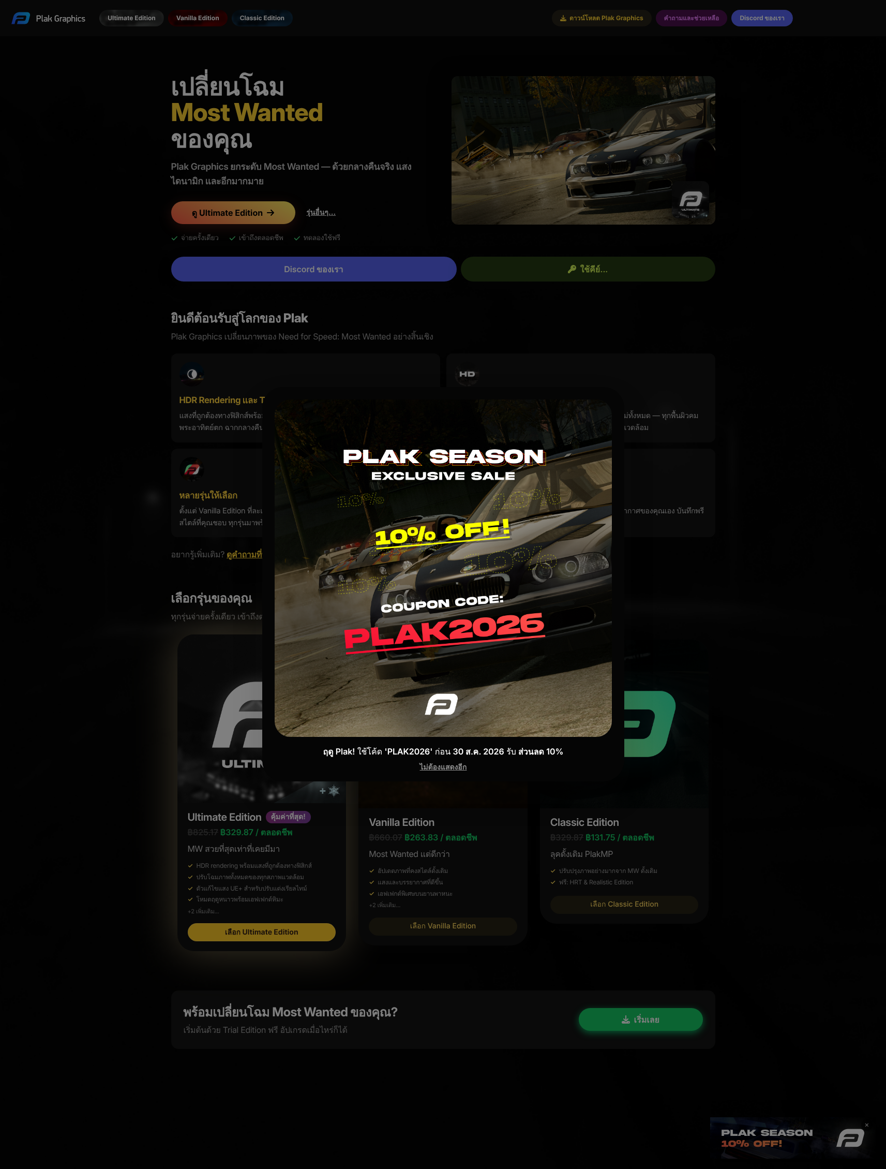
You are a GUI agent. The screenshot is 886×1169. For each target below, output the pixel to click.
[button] (443, 584)
